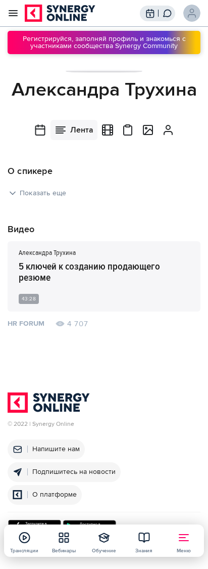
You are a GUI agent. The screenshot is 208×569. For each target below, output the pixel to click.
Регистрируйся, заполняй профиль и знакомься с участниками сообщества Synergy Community (104, 42)
